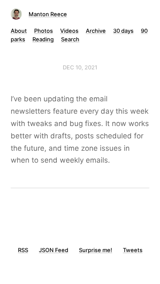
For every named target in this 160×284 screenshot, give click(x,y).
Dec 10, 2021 (80, 67)
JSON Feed (53, 250)
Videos (69, 30)
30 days (123, 30)
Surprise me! (95, 250)
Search (70, 39)
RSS (23, 250)
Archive (96, 30)
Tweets (133, 250)
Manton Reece (48, 14)
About (19, 30)
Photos (43, 30)
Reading (43, 39)
